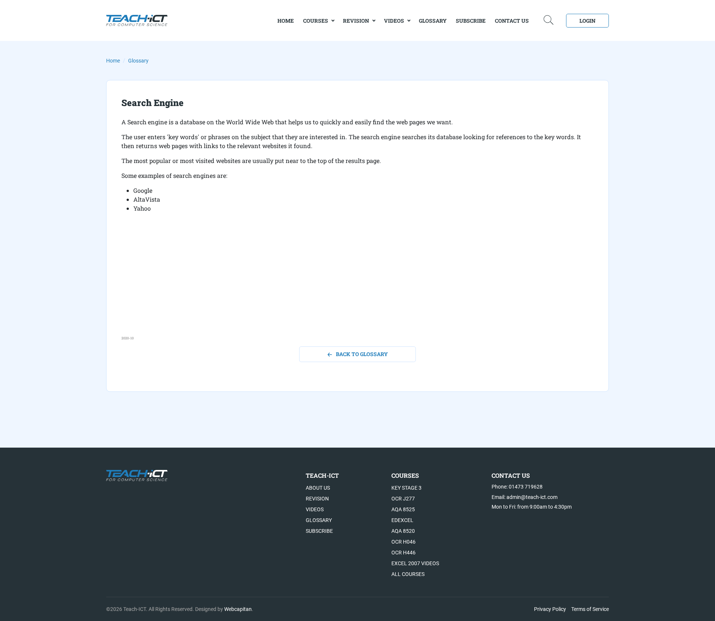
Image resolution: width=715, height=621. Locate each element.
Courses (315, 20)
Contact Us (512, 20)
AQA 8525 (403, 509)
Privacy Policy (550, 609)
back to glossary (362, 354)
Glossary (433, 20)
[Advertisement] (344, 283)
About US (318, 488)
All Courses (408, 574)
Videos (394, 20)
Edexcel (402, 520)
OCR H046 (403, 542)
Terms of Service (590, 609)
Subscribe (471, 20)
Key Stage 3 (406, 488)
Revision (356, 20)
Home (113, 61)
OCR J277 (403, 499)
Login (587, 20)
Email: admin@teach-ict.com (524, 497)
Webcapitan (238, 609)
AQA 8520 (403, 531)
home (285, 20)
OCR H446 (403, 553)
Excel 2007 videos (415, 563)
